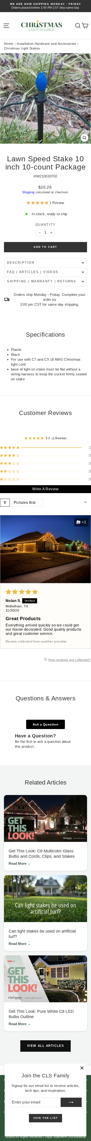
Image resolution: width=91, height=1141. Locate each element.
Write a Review (45, 489)
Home (8, 43)
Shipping (28, 192)
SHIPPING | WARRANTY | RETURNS (41, 281)
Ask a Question (45, 724)
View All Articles (45, 1046)
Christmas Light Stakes (22, 48)
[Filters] (5, 503)
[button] (38, 203)
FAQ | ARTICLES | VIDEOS (33, 272)
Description (21, 262)
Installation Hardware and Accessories (46, 43)
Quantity (45, 224)
